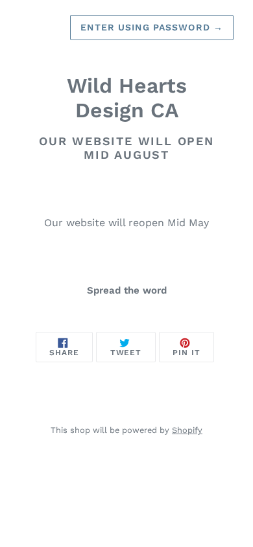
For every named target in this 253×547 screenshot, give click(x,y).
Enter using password (151, 27)
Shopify (187, 430)
